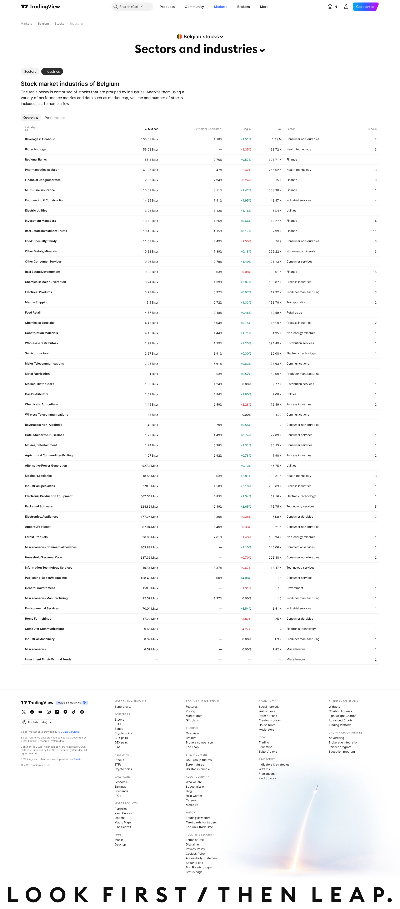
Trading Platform (340, 725)
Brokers (243, 7)
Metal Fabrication (37, 373)
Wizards (264, 769)
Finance (291, 159)
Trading (264, 742)
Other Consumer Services (43, 261)
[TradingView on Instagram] (49, 712)
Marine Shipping (37, 302)
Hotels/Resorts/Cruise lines (44, 435)
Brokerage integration (343, 742)
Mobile (119, 840)
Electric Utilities (36, 210)
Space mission (195, 786)
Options (120, 817)
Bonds (119, 728)
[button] (178, 6)
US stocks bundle (198, 769)
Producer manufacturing (303, 292)
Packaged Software (38, 506)
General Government (40, 588)
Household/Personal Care (43, 557)
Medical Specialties (38, 475)
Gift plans (192, 720)
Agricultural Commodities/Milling (49, 455)
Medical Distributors (39, 384)
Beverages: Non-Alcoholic (43, 424)
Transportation (296, 302)
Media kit (192, 805)
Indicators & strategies (274, 764)
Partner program (340, 747)
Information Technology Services (48, 567)
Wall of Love (267, 711)
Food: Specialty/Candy (41, 241)
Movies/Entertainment (41, 445)
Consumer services (299, 261)
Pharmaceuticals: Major (42, 169)
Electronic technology (301, 353)
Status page (194, 872)
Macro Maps (123, 822)
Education (265, 747)
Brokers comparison (199, 742)
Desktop (120, 844)
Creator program (270, 720)
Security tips (194, 862)
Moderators (266, 729)
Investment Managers (40, 220)
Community (194, 7)
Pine (117, 747)
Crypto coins (123, 733)
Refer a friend (268, 715)
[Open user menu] (346, 6)
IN (335, 7)
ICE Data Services (68, 731)
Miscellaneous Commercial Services (51, 547)
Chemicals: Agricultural (42, 404)
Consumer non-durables (302, 139)
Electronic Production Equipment (48, 496)
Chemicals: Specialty (40, 322)
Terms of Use (195, 840)
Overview (192, 733)
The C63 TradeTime (199, 827)
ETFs (118, 724)
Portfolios (121, 808)
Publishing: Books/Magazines (46, 577)
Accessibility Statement (202, 858)
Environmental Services (42, 608)
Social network (269, 706)
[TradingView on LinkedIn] (57, 712)
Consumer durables (299, 516)
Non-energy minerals (300, 251)
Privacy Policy (195, 849)
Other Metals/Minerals (41, 251)
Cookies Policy (196, 853)
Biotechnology (35, 149)
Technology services (300, 506)
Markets (220, 7)
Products (167, 7)
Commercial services (300, 547)
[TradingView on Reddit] (82, 712)
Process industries (298, 282)
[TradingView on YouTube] (40, 712)
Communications (297, 363)
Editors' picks (268, 751)
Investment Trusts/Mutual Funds (48, 659)
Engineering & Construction (45, 200)
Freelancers (267, 773)
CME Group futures (199, 760)
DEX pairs (121, 742)
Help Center (194, 795)
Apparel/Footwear (38, 526)
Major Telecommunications (44, 363)
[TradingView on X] (24, 712)
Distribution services (300, 343)
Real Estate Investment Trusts (46, 231)
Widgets (334, 706)
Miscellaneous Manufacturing (46, 598)
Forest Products (36, 537)
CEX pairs (121, 738)
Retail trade (294, 312)
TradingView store (198, 817)
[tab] (30, 71)
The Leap (192, 747)
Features (192, 706)
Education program (342, 751)
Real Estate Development (42, 271)
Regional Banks (36, 159)
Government (294, 588)
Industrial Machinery (40, 639)
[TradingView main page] (40, 7)
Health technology (298, 149)
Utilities (291, 210)
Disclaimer (193, 844)
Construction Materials (41, 333)
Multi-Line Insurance (40, 190)
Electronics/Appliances (41, 516)
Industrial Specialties (40, 486)
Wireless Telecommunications (46, 414)
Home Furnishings (38, 618)
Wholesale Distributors (41, 343)
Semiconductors (37, 353)
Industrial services (298, 200)
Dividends (121, 791)
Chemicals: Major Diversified (45, 282)
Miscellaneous (35, 649)
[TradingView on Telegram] (65, 712)
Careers (191, 800)
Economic (121, 782)
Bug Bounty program (200, 867)
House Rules (267, 725)
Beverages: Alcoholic (40, 139)
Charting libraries (340, 711)
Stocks (119, 719)
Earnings (120, 786)
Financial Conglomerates (43, 180)
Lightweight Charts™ (342, 715)
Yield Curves (123, 813)
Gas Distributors (37, 394)
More (264, 7)
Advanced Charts (340, 720)
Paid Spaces (267, 778)
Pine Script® (123, 827)
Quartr (77, 759)
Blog (189, 791)
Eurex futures (195, 764)
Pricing (190, 711)
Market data (194, 715)
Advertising (336, 738)
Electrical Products (38, 292)
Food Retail (33, 312)
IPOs (118, 795)
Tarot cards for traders (201, 822)
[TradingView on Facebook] (32, 712)
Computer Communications (45, 628)
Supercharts (123, 706)
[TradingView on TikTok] (74, 712)
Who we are (194, 782)
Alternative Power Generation (46, 465)
